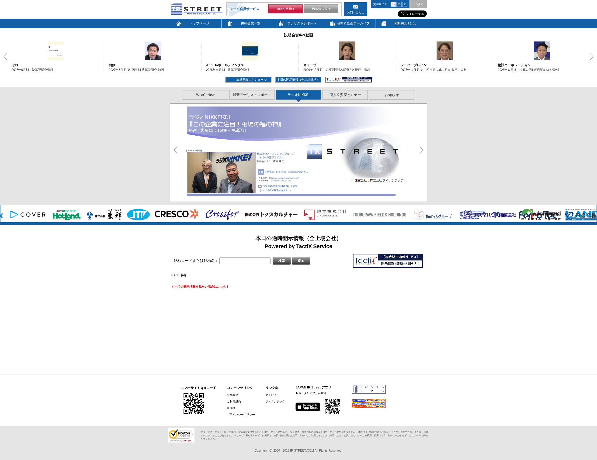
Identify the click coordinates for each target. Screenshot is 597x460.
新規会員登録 (285, 8)
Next (592, 56)
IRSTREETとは (404, 23)
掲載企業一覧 (250, 23)
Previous (5, 56)
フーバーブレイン (414, 65)
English (418, 4)
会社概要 (232, 395)
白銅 (112, 65)
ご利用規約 (234, 401)
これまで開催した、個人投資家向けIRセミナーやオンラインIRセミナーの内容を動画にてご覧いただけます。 (276, 142)
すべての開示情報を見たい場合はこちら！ (200, 286)
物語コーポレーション (514, 65)
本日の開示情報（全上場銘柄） (298, 79)
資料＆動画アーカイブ (353, 23)
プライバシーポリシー (241, 414)
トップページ (199, 23)
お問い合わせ (355, 12)
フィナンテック (275, 401)
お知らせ (392, 95)
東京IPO (270, 395)
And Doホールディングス (225, 65)
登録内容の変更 (321, 8)
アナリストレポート (302, 23)
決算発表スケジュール (250, 79)
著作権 (231, 408)
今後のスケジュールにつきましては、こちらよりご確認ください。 (241, 159)
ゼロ (15, 65)
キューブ (309, 65)
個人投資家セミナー (345, 95)
